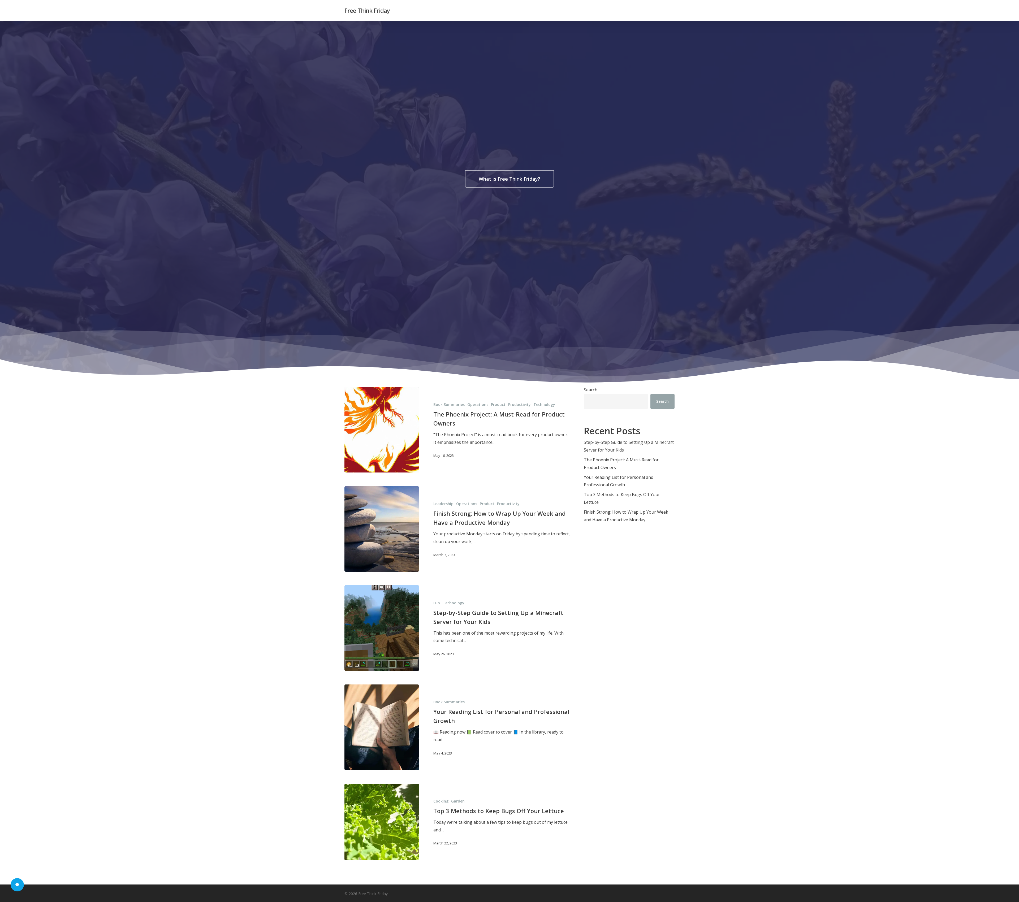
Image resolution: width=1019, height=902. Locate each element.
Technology (544, 404)
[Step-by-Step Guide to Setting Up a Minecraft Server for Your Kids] (381, 628)
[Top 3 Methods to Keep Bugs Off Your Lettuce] (381, 822)
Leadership (443, 503)
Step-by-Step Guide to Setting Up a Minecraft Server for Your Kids (629, 446)
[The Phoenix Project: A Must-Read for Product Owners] (381, 430)
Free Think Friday (367, 10)
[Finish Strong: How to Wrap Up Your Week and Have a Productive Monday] (381, 529)
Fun (436, 602)
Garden (458, 801)
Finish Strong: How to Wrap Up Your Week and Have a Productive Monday (626, 516)
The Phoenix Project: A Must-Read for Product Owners (621, 463)
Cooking (440, 801)
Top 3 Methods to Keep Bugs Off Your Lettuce (622, 498)
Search (590, 390)
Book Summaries (449, 404)
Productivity (519, 404)
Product (498, 404)
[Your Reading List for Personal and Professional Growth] (381, 727)
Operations (477, 404)
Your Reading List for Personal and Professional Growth (618, 481)
